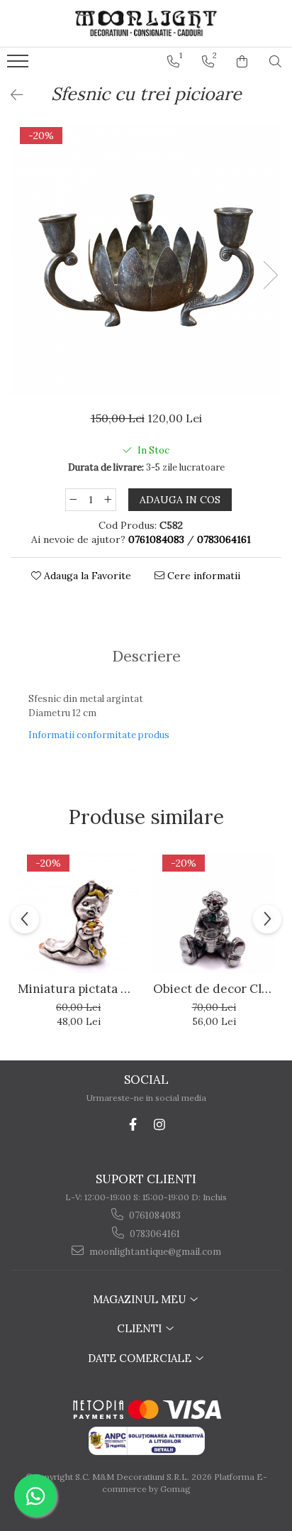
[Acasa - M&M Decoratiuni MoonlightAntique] (146, 23)
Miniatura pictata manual (78, 989)
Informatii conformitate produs (98, 735)
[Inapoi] (10, 95)
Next (270, 275)
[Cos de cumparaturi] (242, 62)
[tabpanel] (146, 260)
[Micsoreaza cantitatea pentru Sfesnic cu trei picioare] (73, 499)
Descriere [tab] (146, 656)
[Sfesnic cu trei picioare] (146, 260)
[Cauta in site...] (275, 62)
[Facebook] (132, 1124)
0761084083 (154, 1215)
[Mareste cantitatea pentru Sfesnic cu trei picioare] (108, 499)
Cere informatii (202, 575)
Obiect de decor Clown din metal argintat (213, 989)
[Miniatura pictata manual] (78, 913)
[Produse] (19, 65)
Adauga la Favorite (86, 575)
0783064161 (154, 1234)
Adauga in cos (180, 499)
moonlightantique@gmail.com (154, 1252)
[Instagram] (159, 1124)
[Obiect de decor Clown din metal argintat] (213, 913)
